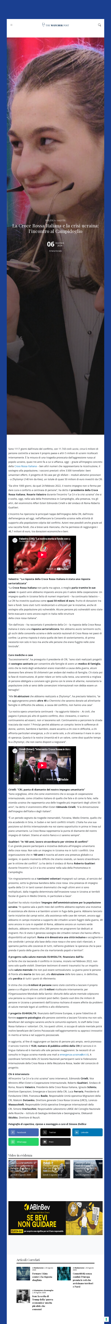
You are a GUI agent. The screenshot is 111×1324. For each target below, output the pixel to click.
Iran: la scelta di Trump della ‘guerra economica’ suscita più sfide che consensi (42, 1303)
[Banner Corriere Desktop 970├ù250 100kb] (55, 1217)
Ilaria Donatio (56, 251)
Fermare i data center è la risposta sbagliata (42, 1277)
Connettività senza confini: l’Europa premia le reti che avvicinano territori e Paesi (83, 1280)
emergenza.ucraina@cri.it (74, 1054)
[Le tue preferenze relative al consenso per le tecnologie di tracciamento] (106, 1319)
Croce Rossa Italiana (25, 466)
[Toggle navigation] (11, 25)
